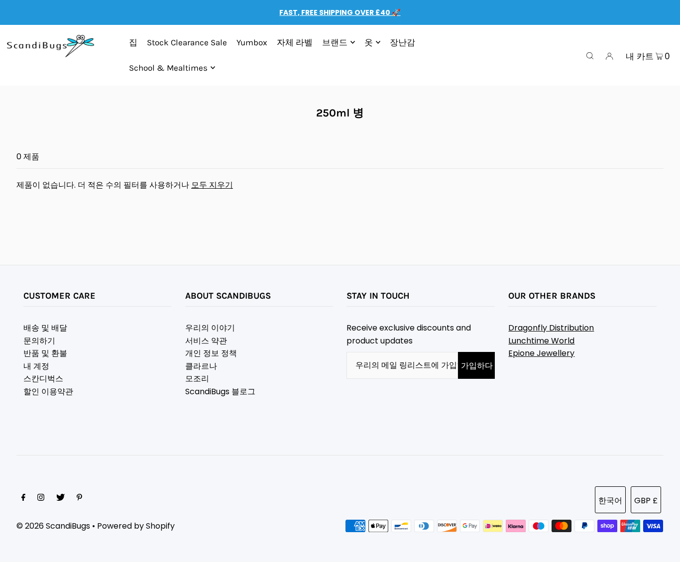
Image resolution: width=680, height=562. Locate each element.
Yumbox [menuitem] (251, 42)
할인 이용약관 (48, 391)
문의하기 (39, 340)
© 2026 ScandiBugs (53, 526)
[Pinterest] (79, 498)
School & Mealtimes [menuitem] (168, 68)
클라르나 (201, 366)
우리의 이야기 (210, 328)
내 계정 (36, 366)
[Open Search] (589, 55)
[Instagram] (40, 498)
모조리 (197, 378)
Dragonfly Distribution (551, 328)
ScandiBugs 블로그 (220, 391)
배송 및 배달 (45, 328)
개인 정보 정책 (211, 353)
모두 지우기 (212, 185)
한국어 (610, 500)
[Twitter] (60, 498)
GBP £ (646, 500)
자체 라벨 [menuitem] (295, 42)
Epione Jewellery (541, 353)
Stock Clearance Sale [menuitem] (187, 42)
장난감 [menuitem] (402, 42)
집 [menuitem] (133, 42)
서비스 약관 (206, 340)
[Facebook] (23, 498)
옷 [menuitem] (368, 42)
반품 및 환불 (45, 353)
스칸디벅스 (43, 378)
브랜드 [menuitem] (334, 42)
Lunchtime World (541, 340)
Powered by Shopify (136, 526)
